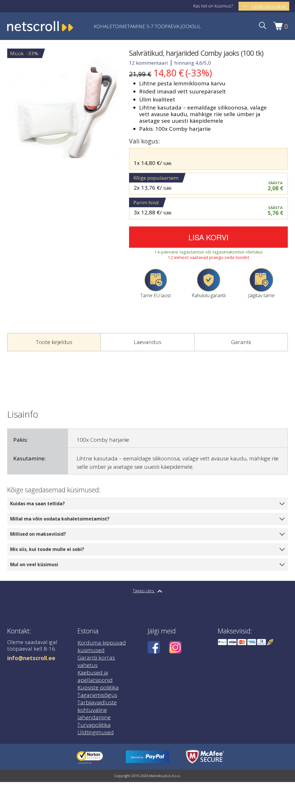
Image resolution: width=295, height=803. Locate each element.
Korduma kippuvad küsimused (101, 646)
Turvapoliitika (94, 725)
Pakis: (20, 439)
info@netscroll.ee (31, 658)
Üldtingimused (95, 732)
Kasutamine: (29, 458)
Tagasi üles (144, 590)
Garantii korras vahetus (96, 661)
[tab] (54, 342)
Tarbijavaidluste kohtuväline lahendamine (97, 710)
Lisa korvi (208, 237)
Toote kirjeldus (54, 342)
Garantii (241, 342)
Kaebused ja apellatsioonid (95, 676)
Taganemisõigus (97, 695)
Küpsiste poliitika (98, 687)
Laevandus (147, 342)
